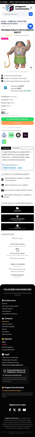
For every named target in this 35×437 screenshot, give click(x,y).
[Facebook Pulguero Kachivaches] (10, 410)
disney (20, 167)
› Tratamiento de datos (9, 314)
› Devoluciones (7, 334)
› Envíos (4, 329)
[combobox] (17, 14)
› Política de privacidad (9, 360)
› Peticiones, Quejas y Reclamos (12, 365)
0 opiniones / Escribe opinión (21, 35)
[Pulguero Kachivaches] (17, 7)
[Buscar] (31, 14)
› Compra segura (7, 308)
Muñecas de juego (9, 24)
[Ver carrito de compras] (30, 26)
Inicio (4, 21)
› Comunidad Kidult (8, 349)
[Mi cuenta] (31, 8)
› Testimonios (6, 311)
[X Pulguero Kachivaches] (14, 410)
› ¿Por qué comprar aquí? (10, 306)
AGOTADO (17, 123)
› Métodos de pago (8, 326)
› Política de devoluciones (10, 362)
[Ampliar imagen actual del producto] (31, 67)
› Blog (4, 342)
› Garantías (5, 331)
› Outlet (4, 344)
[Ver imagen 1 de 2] (17, 68)
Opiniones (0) (16, 148)
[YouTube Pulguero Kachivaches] (24, 410)
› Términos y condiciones (10, 357)
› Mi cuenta (5, 321)
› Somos (4, 303)
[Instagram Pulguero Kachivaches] (19, 410)
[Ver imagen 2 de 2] (18, 68)
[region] (17, 54)
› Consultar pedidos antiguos (11, 390)
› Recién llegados (7, 347)
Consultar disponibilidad (18, 119)
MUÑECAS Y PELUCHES (17, 21)
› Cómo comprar (7, 324)
